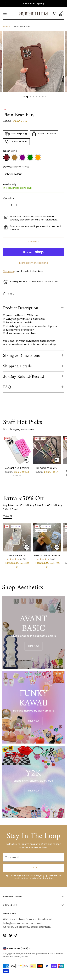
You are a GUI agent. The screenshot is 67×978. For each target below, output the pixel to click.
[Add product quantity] (17, 205)
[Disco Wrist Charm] (47, 450)
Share (11, 293)
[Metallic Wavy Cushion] (47, 537)
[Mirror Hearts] (17, 537)
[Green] (30, 157)
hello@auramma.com (16, 923)
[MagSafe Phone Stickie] (17, 450)
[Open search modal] (54, 13)
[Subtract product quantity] (6, 205)
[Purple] (22, 157)
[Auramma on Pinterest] (11, 936)
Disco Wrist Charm (47, 468)
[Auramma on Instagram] (5, 936)
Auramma (26, 953)
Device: (16, 166)
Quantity (8, 198)
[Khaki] (14, 157)
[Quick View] (27, 460)
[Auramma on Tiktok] (16, 936)
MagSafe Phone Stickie (17, 468)
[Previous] (5, 3)
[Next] (62, 3)
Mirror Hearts (17, 555)
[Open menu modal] (4, 13)
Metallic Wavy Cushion (47, 555)
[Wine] (6, 157)
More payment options (33, 263)
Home (6, 26)
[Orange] (38, 157)
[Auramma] (33, 13)
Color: (10, 151)
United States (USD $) (17, 948)
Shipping (8, 271)
